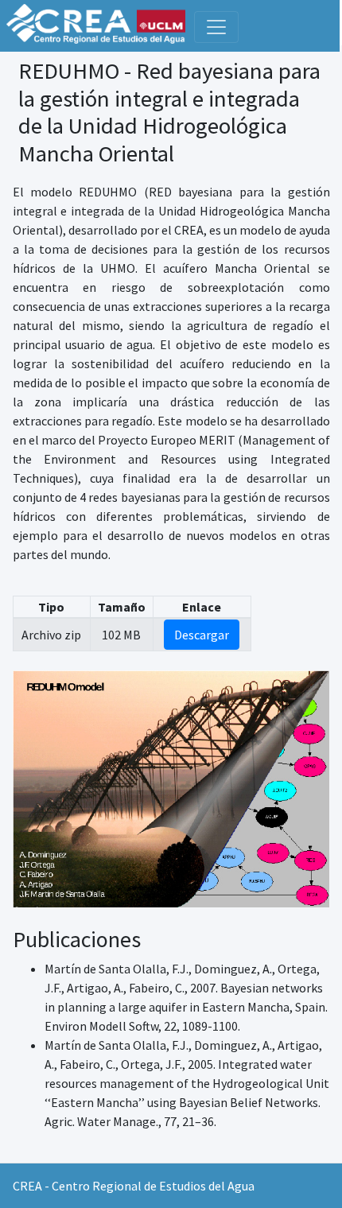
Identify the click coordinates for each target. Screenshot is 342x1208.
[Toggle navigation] (216, 27)
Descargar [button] (201, 635)
